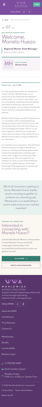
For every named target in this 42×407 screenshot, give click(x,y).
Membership (7, 337)
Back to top (6, 395)
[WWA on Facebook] (29, 12)
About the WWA (9, 311)
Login (37, 4)
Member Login (8, 354)
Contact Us (7, 329)
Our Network (8, 317)
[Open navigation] (4, 4)
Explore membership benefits (21, 265)
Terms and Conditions (23, 390)
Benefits (5, 343)
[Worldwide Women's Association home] (21, 4)
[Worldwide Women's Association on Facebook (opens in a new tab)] (23, 304)
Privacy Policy (7, 390)
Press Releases (8, 323)
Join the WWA (8, 348)
